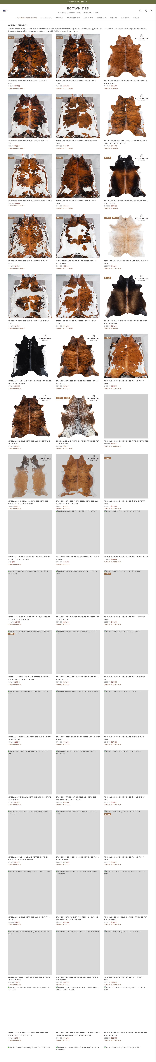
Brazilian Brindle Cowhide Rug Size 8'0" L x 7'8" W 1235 (77, 382)
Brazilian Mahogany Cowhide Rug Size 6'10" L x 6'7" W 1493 (125, 322)
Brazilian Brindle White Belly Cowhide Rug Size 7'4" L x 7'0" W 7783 (125, 142)
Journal (79, 12)
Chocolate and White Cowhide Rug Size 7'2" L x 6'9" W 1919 (77, 442)
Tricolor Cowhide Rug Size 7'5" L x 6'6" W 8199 (124, 978)
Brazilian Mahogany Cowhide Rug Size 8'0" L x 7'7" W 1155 (29, 798)
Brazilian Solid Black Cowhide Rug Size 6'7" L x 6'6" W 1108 (29, 738)
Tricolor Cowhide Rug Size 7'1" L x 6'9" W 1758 (126, 441)
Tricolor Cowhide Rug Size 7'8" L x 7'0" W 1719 (126, 557)
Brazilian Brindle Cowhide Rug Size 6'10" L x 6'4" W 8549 (125, 82)
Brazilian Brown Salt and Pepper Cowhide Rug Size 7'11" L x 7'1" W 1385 (77, 918)
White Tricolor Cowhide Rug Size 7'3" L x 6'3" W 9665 (76, 262)
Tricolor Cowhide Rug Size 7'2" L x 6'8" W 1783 (76, 82)
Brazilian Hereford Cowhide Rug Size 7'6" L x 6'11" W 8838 (77, 858)
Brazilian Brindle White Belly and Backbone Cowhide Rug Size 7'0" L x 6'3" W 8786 (78, 1034)
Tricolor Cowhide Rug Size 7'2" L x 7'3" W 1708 (124, 858)
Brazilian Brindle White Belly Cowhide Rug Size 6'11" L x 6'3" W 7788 (77, 502)
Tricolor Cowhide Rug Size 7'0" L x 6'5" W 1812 (30, 201)
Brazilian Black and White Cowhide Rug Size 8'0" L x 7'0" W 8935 (29, 382)
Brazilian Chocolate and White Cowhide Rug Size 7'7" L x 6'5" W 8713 (28, 502)
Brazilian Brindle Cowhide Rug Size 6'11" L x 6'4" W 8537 (29, 918)
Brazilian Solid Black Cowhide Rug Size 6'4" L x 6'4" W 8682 (29, 978)
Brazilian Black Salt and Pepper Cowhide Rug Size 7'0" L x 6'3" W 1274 (28, 858)
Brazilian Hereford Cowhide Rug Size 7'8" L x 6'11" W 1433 (77, 678)
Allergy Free (71, 12)
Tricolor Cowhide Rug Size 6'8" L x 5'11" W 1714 (124, 798)
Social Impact (61, 12)
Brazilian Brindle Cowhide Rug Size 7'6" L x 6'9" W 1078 (29, 442)
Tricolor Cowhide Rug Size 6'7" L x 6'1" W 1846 (27, 262)
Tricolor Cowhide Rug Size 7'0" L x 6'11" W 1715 (124, 678)
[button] (151, 10)
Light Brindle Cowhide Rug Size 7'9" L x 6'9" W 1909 (126, 262)
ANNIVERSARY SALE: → (78, 2)
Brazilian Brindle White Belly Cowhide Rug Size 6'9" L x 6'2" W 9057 (29, 618)
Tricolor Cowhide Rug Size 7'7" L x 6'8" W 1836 (76, 202)
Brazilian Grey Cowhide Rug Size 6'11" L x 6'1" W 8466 (77, 558)
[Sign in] (146, 10)
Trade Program (87, 12)
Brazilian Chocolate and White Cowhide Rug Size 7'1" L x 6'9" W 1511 (28, 1034)
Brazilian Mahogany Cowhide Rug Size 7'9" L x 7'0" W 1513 (126, 202)
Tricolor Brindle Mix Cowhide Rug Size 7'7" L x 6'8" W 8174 (125, 1034)
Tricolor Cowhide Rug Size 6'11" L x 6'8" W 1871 (124, 502)
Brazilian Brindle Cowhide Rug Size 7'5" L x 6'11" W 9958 (77, 978)
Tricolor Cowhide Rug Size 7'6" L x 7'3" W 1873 (124, 382)
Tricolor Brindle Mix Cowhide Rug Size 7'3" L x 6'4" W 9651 (125, 918)
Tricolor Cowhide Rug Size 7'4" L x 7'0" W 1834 (28, 82)
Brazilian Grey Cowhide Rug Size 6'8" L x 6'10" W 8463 (78, 738)
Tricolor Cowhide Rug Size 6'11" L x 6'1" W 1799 (124, 738)
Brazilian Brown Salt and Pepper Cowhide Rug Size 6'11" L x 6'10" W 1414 (29, 678)
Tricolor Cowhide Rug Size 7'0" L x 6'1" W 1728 (76, 322)
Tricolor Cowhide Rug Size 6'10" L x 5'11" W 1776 (28, 322)
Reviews (96, 12)
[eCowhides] (78, 8)
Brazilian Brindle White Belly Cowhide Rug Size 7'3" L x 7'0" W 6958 (29, 558)
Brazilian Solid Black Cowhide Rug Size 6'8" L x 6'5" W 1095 (77, 618)
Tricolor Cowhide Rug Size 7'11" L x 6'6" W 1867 (124, 618)
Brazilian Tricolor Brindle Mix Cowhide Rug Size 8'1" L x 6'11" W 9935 (76, 798)
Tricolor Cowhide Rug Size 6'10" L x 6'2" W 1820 (76, 142)
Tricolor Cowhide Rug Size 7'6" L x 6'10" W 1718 (28, 142)
